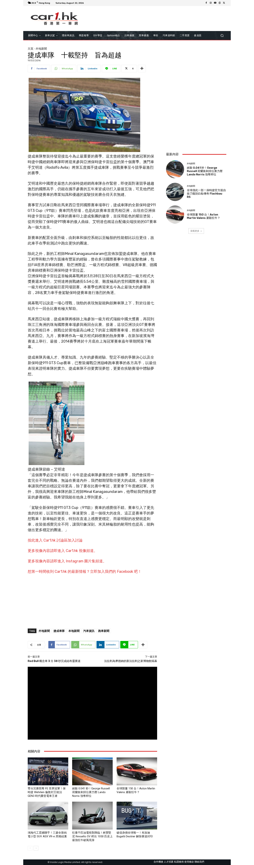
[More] (142, 68)
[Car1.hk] (54, 18)
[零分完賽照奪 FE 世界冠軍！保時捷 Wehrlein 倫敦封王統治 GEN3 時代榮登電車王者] (48, 771)
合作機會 (158, 861)
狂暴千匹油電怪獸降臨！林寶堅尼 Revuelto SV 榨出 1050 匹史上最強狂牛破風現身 (92, 836)
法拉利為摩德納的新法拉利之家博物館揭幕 (130, 661)
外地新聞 (41, 48)
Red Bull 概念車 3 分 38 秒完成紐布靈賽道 (54, 661)
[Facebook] (206, 3)
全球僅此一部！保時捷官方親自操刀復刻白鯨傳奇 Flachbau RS (206, 194)
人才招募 (168, 861)
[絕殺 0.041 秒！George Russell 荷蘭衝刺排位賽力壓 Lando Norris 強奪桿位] (92, 771)
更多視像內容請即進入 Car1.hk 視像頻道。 (62, 550)
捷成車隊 (59, 631)
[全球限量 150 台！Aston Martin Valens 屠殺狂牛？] (137, 771)
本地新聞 (74, 631)
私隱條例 (179, 861)
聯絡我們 (199, 861)
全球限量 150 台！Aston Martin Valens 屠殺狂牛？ (203, 216)
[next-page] (36, 848)
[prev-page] (30, 848)
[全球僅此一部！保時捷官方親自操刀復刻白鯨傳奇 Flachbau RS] (175, 192)
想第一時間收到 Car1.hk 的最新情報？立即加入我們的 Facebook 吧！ (85, 571)
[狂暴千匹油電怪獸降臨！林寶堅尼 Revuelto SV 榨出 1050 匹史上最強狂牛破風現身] (92, 816)
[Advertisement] (196, 124)
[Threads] (219, 3)
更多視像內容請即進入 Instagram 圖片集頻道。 (67, 561)
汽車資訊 (88, 631)
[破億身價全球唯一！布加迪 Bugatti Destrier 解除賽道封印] (137, 816)
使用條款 (189, 861)
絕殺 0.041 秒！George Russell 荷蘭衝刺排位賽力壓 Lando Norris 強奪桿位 (91, 792)
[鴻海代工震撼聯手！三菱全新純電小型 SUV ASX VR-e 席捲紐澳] (48, 816)
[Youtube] (215, 3)
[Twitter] (224, 3)
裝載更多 (194, 230)
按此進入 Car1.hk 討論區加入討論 (55, 540)
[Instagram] (210, 3)
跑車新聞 (103, 631)
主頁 (30, 48)
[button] (222, 35)
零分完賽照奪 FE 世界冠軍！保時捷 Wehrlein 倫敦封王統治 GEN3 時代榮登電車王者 (47, 792)
